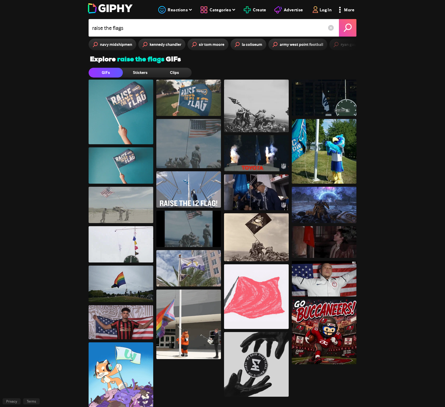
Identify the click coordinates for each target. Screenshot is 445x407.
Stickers (140, 72)
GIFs (106, 72)
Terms (31, 401)
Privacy (11, 401)
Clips (174, 72)
